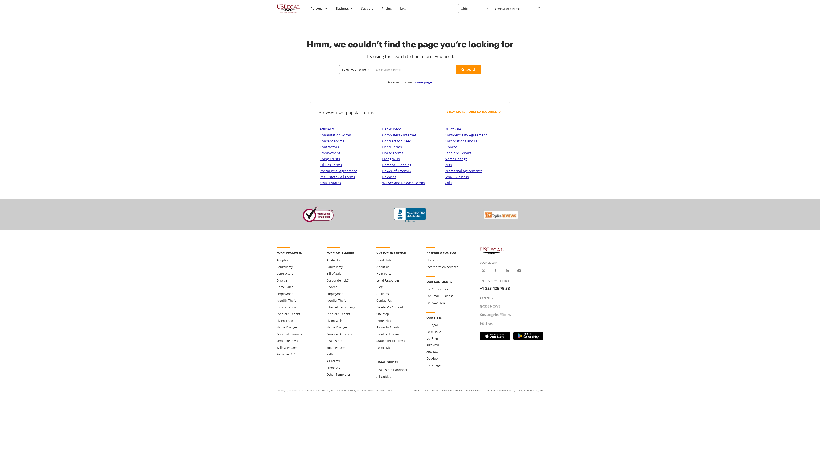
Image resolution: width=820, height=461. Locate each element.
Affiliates (382, 294)
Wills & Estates (287, 348)
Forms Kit (383, 348)
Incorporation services (442, 267)
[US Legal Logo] (492, 251)
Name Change (456, 159)
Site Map (382, 314)
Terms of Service (452, 390)
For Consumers (437, 289)
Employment (330, 153)
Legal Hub (383, 260)
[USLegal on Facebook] (495, 270)
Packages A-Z (286, 354)
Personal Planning (396, 165)
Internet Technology (341, 307)
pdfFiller (432, 338)
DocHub (432, 358)
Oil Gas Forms (331, 165)
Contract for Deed (396, 141)
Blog (379, 287)
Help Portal (384, 273)
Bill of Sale (453, 129)
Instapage (433, 365)
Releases (389, 177)
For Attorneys (435, 303)
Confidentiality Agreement (466, 135)
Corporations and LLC (462, 141)
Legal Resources (388, 280)
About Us (383, 267)
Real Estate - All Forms (337, 177)
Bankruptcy (391, 129)
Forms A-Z (334, 368)
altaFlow (432, 352)
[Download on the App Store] (495, 336)
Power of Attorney (396, 171)
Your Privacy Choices (426, 390)
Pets (448, 165)
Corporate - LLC (337, 280)
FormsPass (434, 332)
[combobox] (475, 8)
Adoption (283, 260)
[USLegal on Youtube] (519, 270)
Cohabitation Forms (336, 135)
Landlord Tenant (458, 153)
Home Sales (285, 287)
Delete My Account (389, 307)
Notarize (432, 260)
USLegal (432, 325)
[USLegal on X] (483, 270)
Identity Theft (286, 300)
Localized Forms (387, 334)
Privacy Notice (473, 390)
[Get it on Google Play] (528, 336)
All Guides (383, 377)
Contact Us (384, 300)
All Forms (333, 361)
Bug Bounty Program (531, 390)
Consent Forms (332, 141)
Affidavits (327, 129)
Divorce (451, 147)
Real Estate (334, 341)
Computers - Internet (399, 135)
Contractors (329, 147)
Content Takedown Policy (500, 390)
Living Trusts (330, 159)
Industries (383, 321)
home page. (423, 82)
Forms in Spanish (388, 327)
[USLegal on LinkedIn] (507, 270)
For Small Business (439, 296)
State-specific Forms (390, 341)
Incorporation (286, 307)
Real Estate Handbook (392, 370)
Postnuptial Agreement (338, 171)
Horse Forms (392, 153)
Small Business (457, 177)
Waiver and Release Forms (403, 183)
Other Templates (339, 374)
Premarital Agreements (463, 171)
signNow (432, 345)
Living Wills (391, 159)
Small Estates (330, 183)
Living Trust (285, 321)
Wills (448, 183)
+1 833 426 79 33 (495, 288)
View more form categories (472, 112)
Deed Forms (392, 147)
